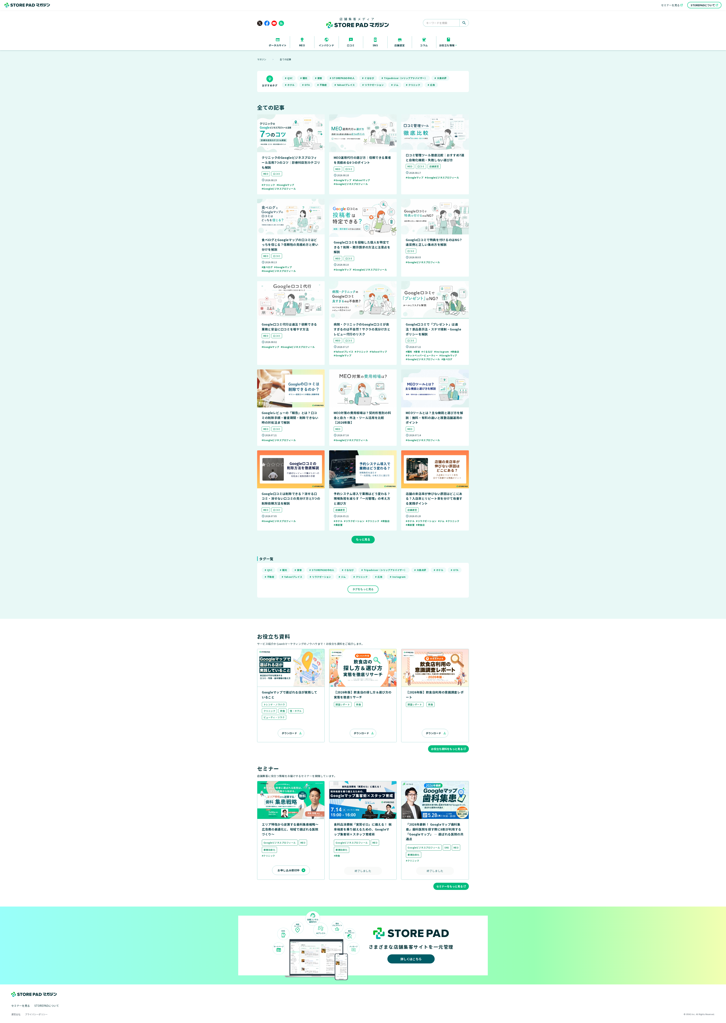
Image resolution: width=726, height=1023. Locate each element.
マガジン (261, 59)
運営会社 (15, 1014)
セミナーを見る (20, 1005)
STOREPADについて (46, 1005)
